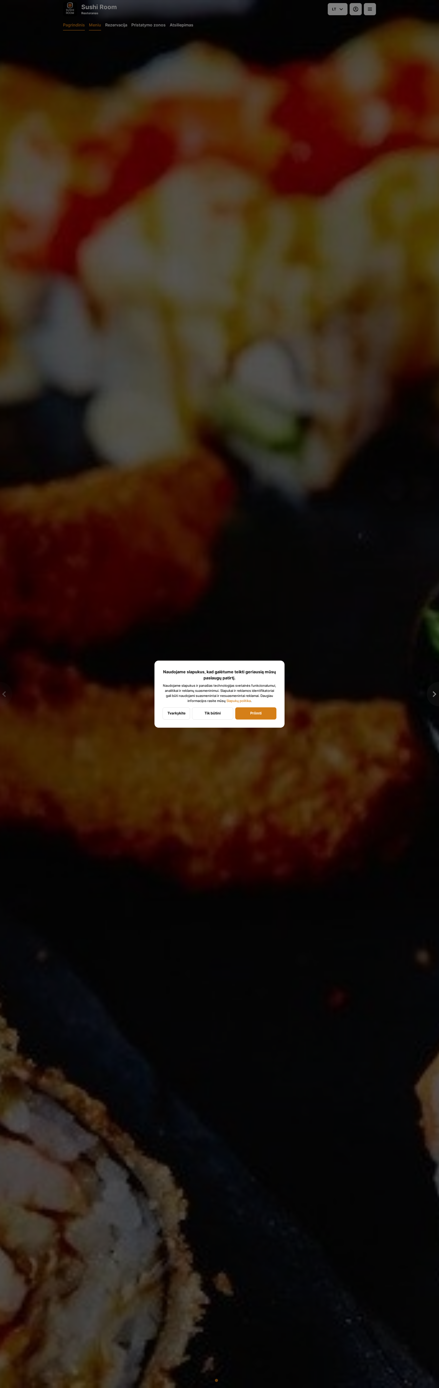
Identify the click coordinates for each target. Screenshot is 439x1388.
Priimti (256, 713)
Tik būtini (213, 713)
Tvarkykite (176, 713)
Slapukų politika (238, 701)
